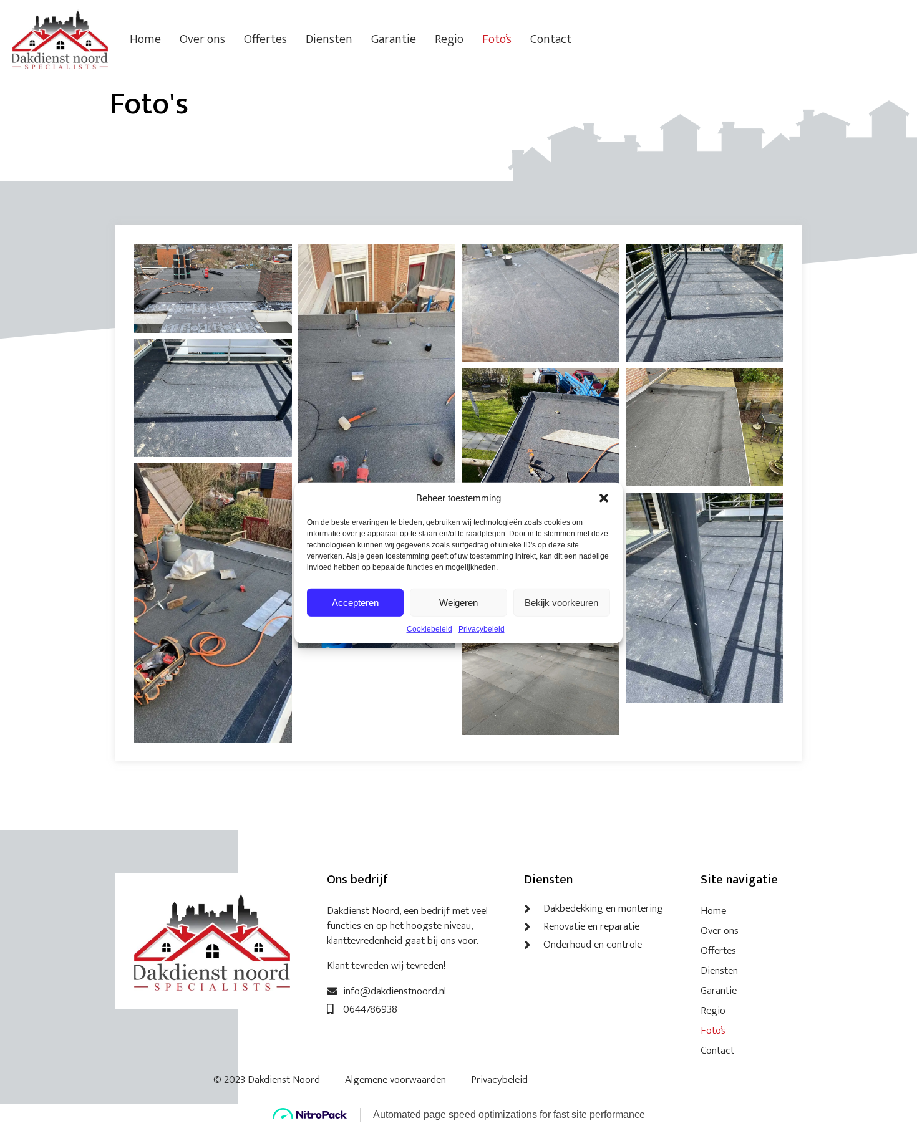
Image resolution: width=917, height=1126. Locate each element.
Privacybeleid (481, 629)
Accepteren (355, 602)
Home (145, 39)
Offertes (265, 39)
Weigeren (458, 602)
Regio (449, 39)
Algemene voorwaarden (395, 1080)
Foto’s (497, 39)
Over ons (202, 39)
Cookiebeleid (429, 629)
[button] (604, 498)
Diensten (329, 39)
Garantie (393, 39)
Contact (550, 39)
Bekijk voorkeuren (561, 602)
